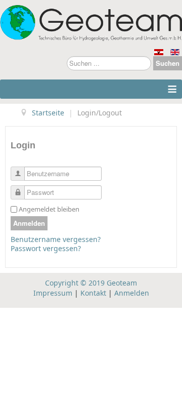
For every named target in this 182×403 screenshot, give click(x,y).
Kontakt (93, 293)
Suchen (167, 63)
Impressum (52, 293)
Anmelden (29, 223)
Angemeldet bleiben (49, 209)
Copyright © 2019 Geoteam (91, 283)
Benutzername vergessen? (56, 239)
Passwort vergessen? (46, 248)
